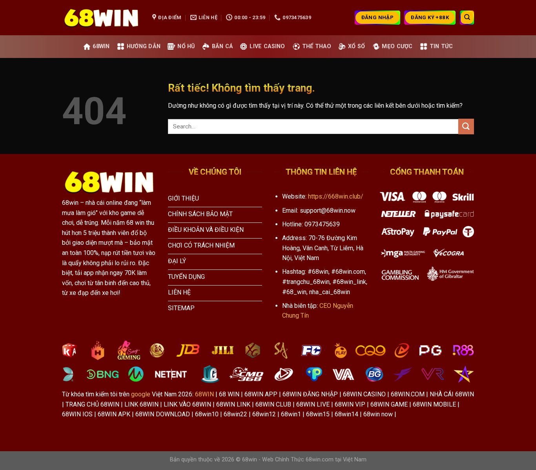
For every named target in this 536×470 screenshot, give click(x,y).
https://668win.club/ (335, 196)
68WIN (204, 394)
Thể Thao (316, 46)
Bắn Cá (222, 46)
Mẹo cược (397, 46)
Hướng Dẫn (144, 46)
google (140, 394)
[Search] (467, 17)
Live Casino (267, 46)
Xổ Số (356, 46)
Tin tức (441, 46)
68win (101, 46)
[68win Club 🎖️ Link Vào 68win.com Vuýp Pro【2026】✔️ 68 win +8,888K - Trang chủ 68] (101, 17)
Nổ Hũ (186, 46)
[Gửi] (466, 126)
